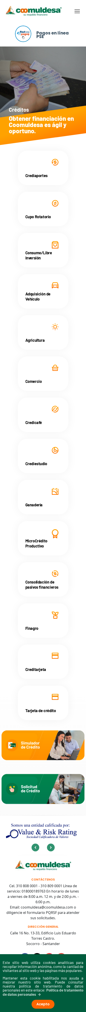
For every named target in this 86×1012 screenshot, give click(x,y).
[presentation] (35, 847)
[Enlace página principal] (34, 11)
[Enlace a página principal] (43, 865)
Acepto (43, 1004)
